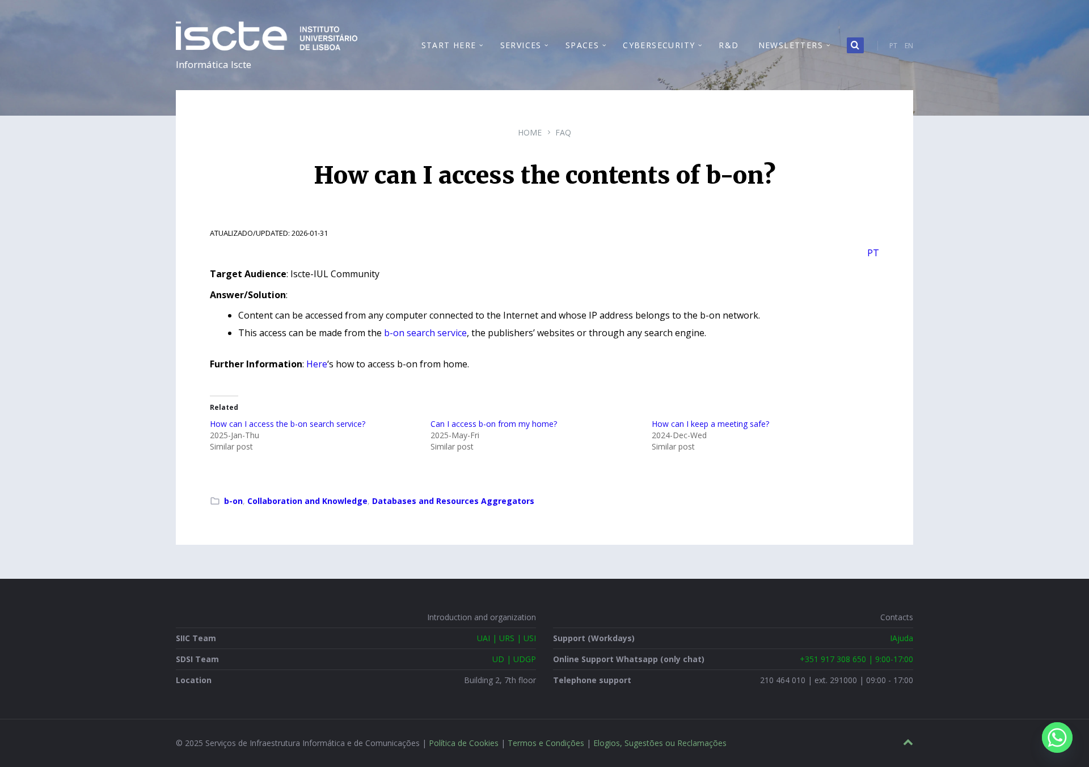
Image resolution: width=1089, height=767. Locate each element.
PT (893, 45)
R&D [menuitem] (728, 45)
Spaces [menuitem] (582, 45)
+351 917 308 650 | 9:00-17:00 (856, 659)
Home (530, 132)
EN (909, 45)
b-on (233, 500)
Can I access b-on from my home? (493, 423)
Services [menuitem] (521, 45)
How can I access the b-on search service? (287, 423)
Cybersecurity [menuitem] (659, 45)
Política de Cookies (464, 743)
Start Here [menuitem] (448, 45)
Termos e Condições (546, 743)
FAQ (563, 132)
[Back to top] (908, 742)
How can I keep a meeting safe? (710, 423)
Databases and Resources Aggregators (453, 500)
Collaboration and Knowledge (307, 500)
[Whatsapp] (1057, 737)
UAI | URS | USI (506, 638)
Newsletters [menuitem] (790, 45)
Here (316, 364)
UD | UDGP (514, 659)
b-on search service (425, 333)
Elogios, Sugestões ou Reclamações (660, 743)
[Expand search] (855, 45)
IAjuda (901, 638)
